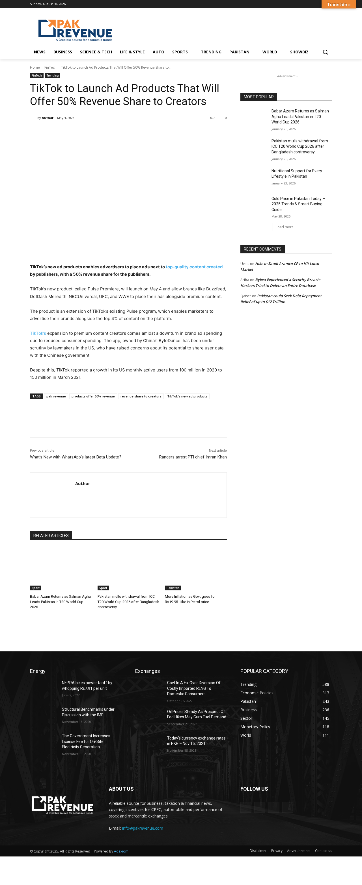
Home (35, 67)
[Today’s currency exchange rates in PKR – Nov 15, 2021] (149, 745)
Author (47, 118)
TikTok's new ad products (187, 396)
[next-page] (42, 620)
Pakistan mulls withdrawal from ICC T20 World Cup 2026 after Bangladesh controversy (128, 601)
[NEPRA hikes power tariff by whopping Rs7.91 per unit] (43, 689)
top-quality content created (194, 266)
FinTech (50, 67)
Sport (36, 588)
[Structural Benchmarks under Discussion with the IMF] (43, 716)
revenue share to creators (140, 396)
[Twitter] (83, 132)
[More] (123, 132)
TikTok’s (38, 333)
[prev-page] (33, 620)
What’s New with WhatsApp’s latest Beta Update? (75, 457)
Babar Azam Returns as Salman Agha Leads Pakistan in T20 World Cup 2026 (60, 601)
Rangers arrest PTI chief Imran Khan (193, 457)
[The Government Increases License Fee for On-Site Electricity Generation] (43, 743)
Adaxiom (121, 851)
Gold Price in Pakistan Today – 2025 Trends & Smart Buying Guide (298, 204)
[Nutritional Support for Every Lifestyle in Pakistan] (254, 178)
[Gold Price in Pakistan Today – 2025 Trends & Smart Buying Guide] (254, 205)
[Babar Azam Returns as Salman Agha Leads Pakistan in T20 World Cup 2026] (61, 568)
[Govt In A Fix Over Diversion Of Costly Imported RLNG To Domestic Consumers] (149, 689)
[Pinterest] (96, 132)
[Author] (33, 118)
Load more (285, 227)
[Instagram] (313, 4)
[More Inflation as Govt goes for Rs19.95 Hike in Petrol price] (196, 568)
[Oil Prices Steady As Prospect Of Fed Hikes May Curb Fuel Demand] (149, 718)
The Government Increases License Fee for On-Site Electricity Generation (86, 741)
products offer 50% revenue (93, 396)
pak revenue (56, 396)
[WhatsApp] (109, 132)
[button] (325, 52)
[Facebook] (305, 4)
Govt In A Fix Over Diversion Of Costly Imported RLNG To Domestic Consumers (194, 688)
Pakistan (173, 588)
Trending (53, 75)
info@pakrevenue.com (142, 828)
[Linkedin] (321, 4)
